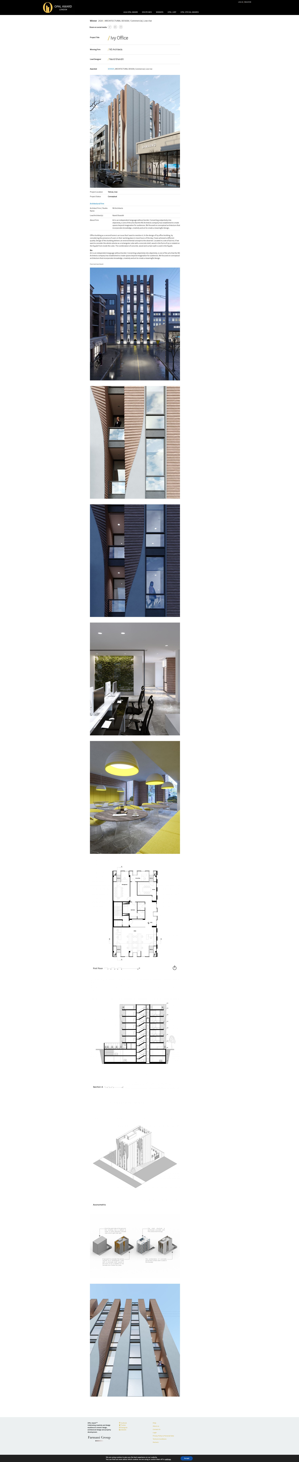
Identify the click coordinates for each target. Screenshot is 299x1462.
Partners (156, 1442)
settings (168, 1459)
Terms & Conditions (159, 1439)
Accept (186, 1458)
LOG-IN (240, 2)
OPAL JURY (172, 12)
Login (155, 1432)
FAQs (154, 1423)
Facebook (123, 1423)
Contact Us (156, 1429)
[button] (110, 27)
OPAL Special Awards (189, 12)
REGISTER (247, 2)
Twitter (123, 1425)
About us (156, 1426)
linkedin (123, 1430)
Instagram (123, 1427)
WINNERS (159, 12)
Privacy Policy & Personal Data (163, 1436)
